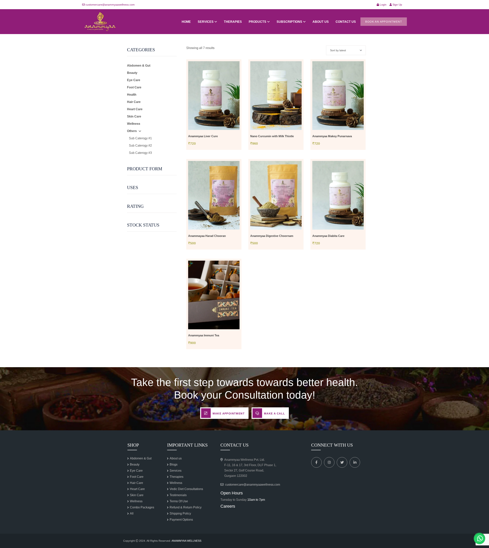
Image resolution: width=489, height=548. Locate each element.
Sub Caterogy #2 (140, 145)
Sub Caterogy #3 (140, 152)
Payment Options (181, 519)
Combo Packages (142, 507)
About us (321, 21)
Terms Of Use (179, 501)
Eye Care (133, 80)
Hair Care (134, 102)
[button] (479, 538)
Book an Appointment (383, 21)
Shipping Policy (180, 513)
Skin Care (134, 116)
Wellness (133, 123)
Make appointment (229, 413)
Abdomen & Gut (138, 65)
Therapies (233, 21)
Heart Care (134, 109)
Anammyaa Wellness (186, 540)
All (132, 513)
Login (382, 4)
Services (206, 21)
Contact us (346, 21)
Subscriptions (289, 21)
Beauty (132, 72)
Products (257, 21)
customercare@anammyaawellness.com (110, 4)
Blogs (173, 464)
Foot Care (134, 87)
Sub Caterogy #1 (140, 138)
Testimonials (178, 495)
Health (131, 94)
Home (186, 21)
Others (132, 131)
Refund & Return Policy (186, 507)
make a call (274, 413)
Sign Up (397, 4)
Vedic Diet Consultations (186, 489)
